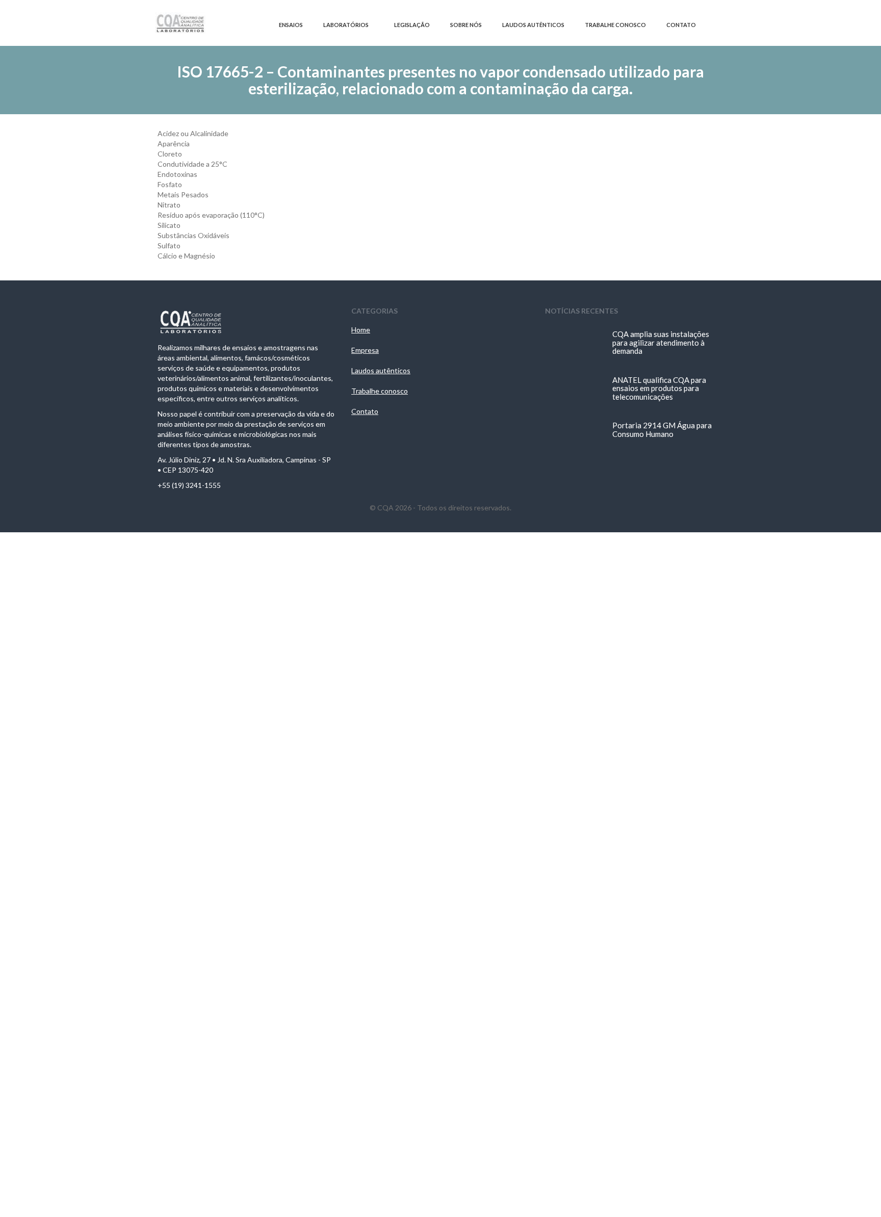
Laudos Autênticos (533, 24)
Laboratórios (346, 24)
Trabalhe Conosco (615, 24)
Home (360, 329)
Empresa (365, 350)
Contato (681, 24)
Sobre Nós (466, 24)
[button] (718, 25)
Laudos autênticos (380, 370)
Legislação (412, 24)
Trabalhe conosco (379, 390)
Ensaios (291, 24)
